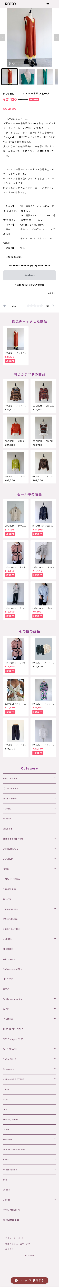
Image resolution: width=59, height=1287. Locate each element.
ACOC (6, 989)
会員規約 (9, 1249)
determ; (7, 898)
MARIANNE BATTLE (13, 1079)
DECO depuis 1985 (13, 1039)
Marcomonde (10, 908)
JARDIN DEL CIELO (13, 1029)
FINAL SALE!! (10, 778)
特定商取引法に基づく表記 (17, 1243)
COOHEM (8, 858)
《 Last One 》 (11, 788)
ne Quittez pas (11, 1219)
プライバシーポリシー (15, 1238)
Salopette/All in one (14, 1149)
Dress (6, 1129)
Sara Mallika (10, 798)
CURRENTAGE (10, 848)
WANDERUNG (10, 918)
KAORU (6, 1009)
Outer (6, 1089)
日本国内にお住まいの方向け (29, 285)
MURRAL (7, 939)
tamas (6, 868)
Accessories (10, 1169)
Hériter (7, 818)
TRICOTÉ (8, 949)
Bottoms (8, 1139)
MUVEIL (7, 808)
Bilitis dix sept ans (13, 838)
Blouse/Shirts (10, 1119)
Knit (5, 1109)
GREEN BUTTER (11, 928)
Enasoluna (9, 1069)
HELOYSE (8, 979)
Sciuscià (7, 828)
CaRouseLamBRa (12, 969)
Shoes (6, 1189)
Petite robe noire (13, 999)
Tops (5, 1099)
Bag (5, 1179)
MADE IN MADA (11, 878)
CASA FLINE (9, 1059)
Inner (6, 1159)
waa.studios (10, 888)
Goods (6, 1199)
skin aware (9, 959)
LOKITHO (8, 1019)
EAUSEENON (10, 1049)
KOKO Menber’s (11, 1209)
